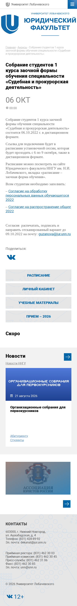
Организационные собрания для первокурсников (38, 409)
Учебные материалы (38, 303)
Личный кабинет (38, 289)
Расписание (38, 275)
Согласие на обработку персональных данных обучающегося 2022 (37, 195)
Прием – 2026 (38, 316)
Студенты (17, 440)
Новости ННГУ (16, 363)
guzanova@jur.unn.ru (54, 234)
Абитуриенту (19, 436)
